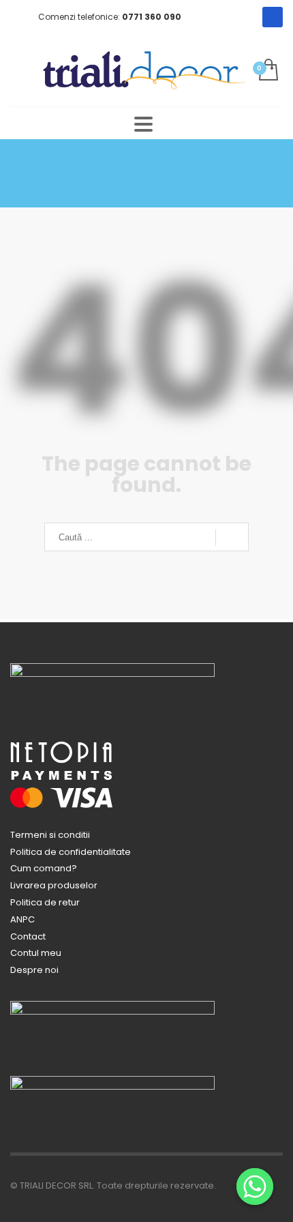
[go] (232, 537)
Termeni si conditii (50, 834)
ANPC (22, 919)
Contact (28, 936)
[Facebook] (272, 17)
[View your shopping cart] (267, 70)
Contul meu (35, 952)
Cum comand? (43, 868)
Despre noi (34, 969)
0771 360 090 (151, 17)
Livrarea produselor (53, 885)
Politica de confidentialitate (70, 851)
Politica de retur (45, 902)
